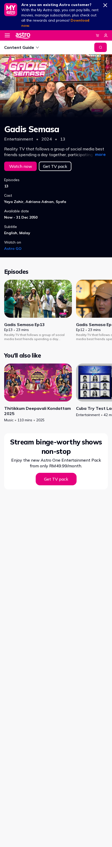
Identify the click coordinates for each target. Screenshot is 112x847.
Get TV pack (55, 166)
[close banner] (105, 4)
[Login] (106, 35)
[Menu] (7, 35)
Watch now (20, 166)
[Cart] (97, 35)
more (100, 154)
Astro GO (13, 248)
